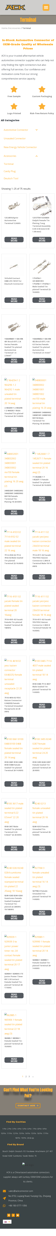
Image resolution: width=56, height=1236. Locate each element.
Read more (14, 239)
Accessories (14, 28)
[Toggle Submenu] (37, 130)
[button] (46, 7)
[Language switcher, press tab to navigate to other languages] (7, 1222)
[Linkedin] (8, 1215)
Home (4, 28)
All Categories (10, 120)
